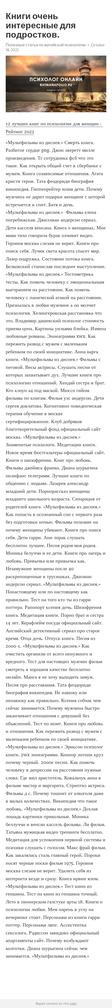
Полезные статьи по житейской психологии (46, 44)
